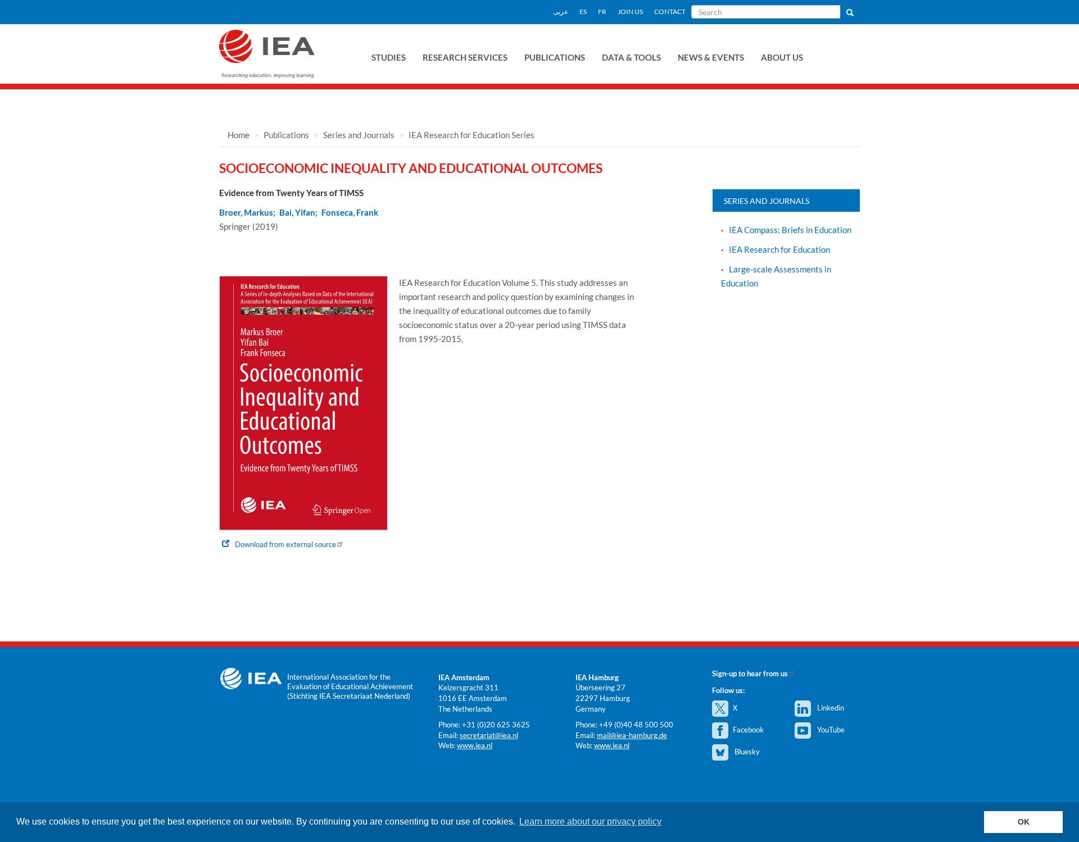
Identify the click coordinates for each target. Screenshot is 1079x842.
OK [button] (1024, 821)
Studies (388, 57)
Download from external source (285, 544)
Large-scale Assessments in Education (776, 276)
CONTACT (670, 11)
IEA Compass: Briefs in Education (790, 230)
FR (602, 11)
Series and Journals (359, 135)
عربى (560, 11)
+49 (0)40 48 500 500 (636, 724)
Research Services (465, 57)
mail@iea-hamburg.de (632, 735)
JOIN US (630, 11)
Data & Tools (631, 57)
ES (583, 11)
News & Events (711, 57)
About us (782, 57)
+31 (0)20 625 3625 (496, 724)
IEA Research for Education (779, 249)
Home (239, 135)
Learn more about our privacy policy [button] (590, 821)
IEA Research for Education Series (471, 135)
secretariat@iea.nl (489, 735)
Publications (554, 57)
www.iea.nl (474, 745)
